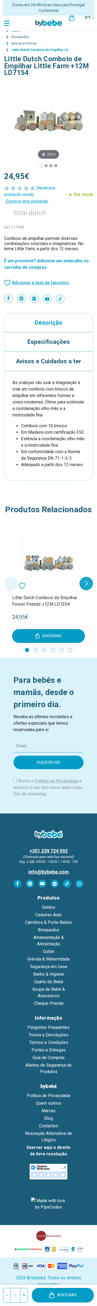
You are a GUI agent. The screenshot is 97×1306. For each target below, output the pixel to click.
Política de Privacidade (56, 780)
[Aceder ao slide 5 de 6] (62, 650)
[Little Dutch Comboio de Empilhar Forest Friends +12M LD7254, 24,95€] (48, 561)
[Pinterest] (21, 298)
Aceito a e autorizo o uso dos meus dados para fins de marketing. (47, 787)
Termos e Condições (48, 1042)
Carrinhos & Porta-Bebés (48, 922)
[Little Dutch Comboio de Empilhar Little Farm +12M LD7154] (46, 165)
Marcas (48, 1110)
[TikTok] (60, 299)
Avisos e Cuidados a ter (48, 361)
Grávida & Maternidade (48, 959)
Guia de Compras (49, 1057)
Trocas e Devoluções (48, 1034)
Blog (48, 1118)
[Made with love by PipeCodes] (48, 1204)
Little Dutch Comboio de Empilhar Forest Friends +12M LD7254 (44, 601)
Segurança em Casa (48, 966)
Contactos (48, 1125)
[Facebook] (8, 298)
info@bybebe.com (48, 872)
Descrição (48, 322)
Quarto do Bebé (48, 981)
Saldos (48, 907)
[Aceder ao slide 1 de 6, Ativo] (27, 650)
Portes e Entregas (49, 1050)
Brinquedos (48, 929)
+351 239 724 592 (48, 851)
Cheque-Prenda (48, 1003)
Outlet (48, 951)
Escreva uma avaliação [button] (27, 201)
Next (86, 583)
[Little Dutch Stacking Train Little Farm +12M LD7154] (41, 165)
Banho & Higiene (48, 974)
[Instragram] (34, 299)
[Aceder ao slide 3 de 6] (44, 650)
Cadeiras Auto (48, 914)
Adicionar (67, 1295)
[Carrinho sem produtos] (71, 17)
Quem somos (48, 1103)
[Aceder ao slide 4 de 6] (53, 650)
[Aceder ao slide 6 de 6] (70, 650)
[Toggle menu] (7, 23)
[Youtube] (47, 299)
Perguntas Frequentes (48, 1027)
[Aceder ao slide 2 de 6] (36, 650)
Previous (11, 583)
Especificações (48, 341)
